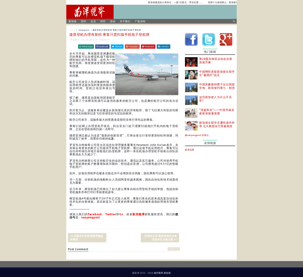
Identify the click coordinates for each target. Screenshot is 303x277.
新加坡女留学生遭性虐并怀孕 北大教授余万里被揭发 (217, 124)
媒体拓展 (189, 149)
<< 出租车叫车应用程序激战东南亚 (86, 237)
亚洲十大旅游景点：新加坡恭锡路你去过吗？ (225, 2)
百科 (83, 21)
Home (72, 30)
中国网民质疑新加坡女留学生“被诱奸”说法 (217, 73)
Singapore (84, 30)
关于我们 (125, 21)
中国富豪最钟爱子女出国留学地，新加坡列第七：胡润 (217, 86)
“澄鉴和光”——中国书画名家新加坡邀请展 (216, 111)
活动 (112, 21)
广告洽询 (140, 21)
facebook (173, 249)
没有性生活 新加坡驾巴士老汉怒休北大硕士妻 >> (160, 237)
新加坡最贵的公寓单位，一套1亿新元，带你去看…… (169, 2)
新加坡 (72, 21)
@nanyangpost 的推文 (197, 135)
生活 (93, 21)
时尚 (103, 21)
